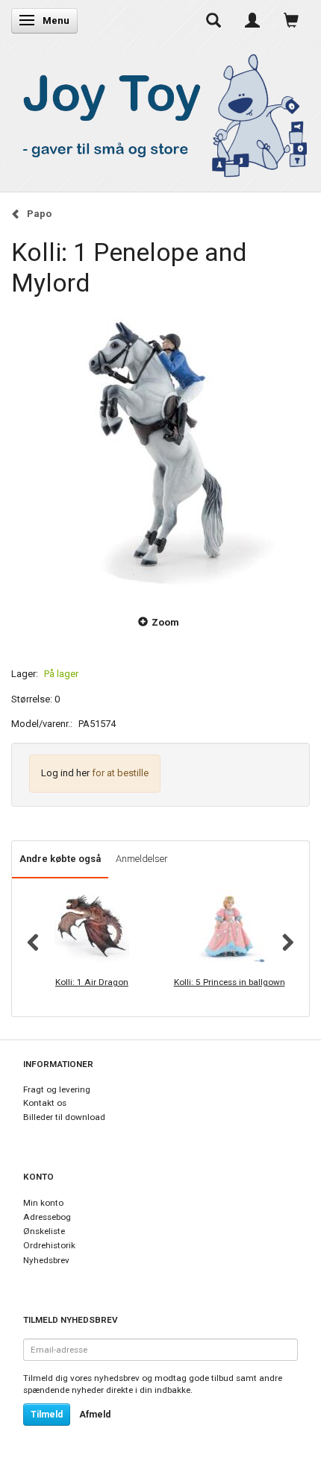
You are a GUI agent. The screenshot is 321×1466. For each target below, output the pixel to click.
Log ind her (65, 772)
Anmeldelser (142, 858)
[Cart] (291, 20)
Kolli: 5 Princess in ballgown (229, 982)
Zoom (165, 622)
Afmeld (94, 1414)
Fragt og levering (56, 1089)
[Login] (252, 20)
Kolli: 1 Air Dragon (91, 982)
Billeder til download (64, 1117)
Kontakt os (44, 1103)
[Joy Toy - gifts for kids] (160, 112)
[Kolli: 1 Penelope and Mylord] (160, 448)
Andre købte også (60, 858)
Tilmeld (47, 1414)
